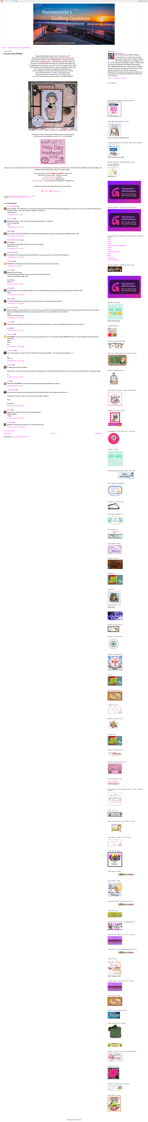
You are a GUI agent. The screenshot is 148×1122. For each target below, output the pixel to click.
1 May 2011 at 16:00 (15, 257)
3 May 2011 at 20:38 (16, 405)
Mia (109, 253)
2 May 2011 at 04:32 (15, 346)
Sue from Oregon (113, 259)
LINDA (9, 231)
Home (3, 47)
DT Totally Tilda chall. (17, 197)
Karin (109, 249)
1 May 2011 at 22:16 (15, 330)
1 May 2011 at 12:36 (15, 227)
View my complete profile (117, 78)
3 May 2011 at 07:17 (15, 377)
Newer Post (7, 433)
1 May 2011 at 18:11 (14, 266)
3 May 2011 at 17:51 (15, 386)
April (109, 239)
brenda (9, 365)
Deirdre (9, 298)
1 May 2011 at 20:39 (15, 303)
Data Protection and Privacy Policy (18, 47)
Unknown (10, 334)
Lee (8, 381)
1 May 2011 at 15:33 (15, 248)
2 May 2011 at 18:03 (15, 361)
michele (9, 422)
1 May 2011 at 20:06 (15, 294)
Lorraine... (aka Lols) (114, 251)
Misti (109, 255)
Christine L (10, 307)
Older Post (98, 433)
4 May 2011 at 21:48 (15, 418)
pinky (9, 288)
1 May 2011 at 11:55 (15, 214)
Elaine (9, 270)
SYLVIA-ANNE (11, 206)
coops (9, 322)
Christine (10, 261)
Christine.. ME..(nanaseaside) (116, 245)
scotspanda (10, 390)
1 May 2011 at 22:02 (15, 318)
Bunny (110, 241)
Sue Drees (111, 257)
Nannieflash (10, 252)
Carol (109, 243)
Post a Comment (9, 431)
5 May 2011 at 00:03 (16, 427)
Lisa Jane (10, 218)
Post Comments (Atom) (20, 436)
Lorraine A (10, 350)
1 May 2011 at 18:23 (15, 284)
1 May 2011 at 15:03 (15, 236)
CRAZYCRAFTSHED (13, 240)
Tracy (8, 409)
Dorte (109, 247)
